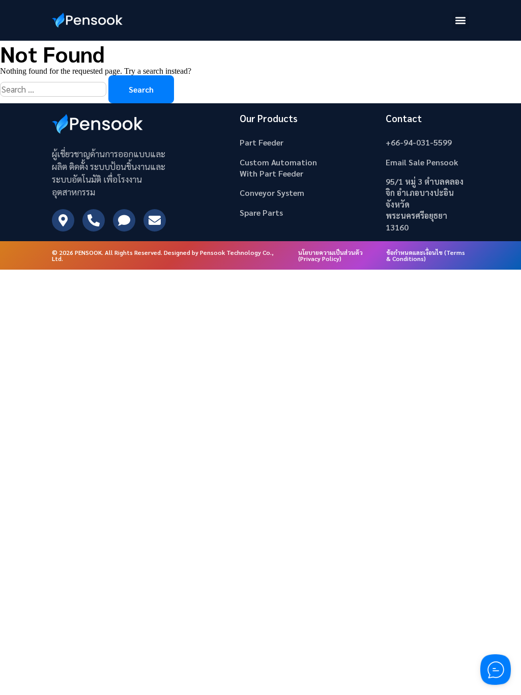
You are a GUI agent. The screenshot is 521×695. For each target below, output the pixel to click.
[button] (460, 20)
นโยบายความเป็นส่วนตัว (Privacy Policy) (330, 255)
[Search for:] (54, 89)
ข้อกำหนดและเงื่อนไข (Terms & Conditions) (425, 255)
